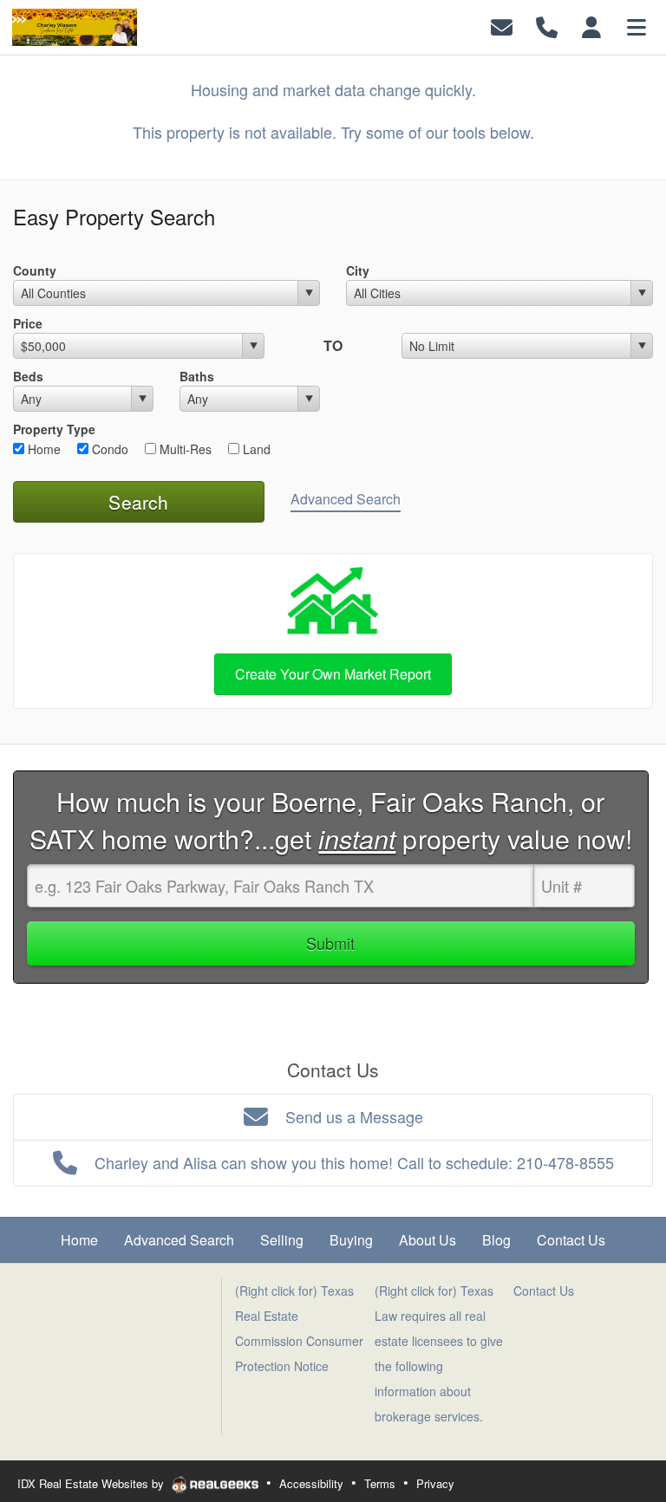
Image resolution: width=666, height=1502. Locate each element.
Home (42, 449)
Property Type (54, 429)
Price (27, 323)
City (357, 270)
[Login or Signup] (591, 26)
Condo (108, 449)
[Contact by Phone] (547, 26)
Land (255, 449)
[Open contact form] (502, 26)
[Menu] (636, 26)
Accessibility (311, 1483)
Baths (197, 376)
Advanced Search (346, 499)
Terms (379, 1483)
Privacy (435, 1483)
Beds (28, 376)
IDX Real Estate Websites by (92, 1483)
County (34, 270)
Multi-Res (184, 449)
